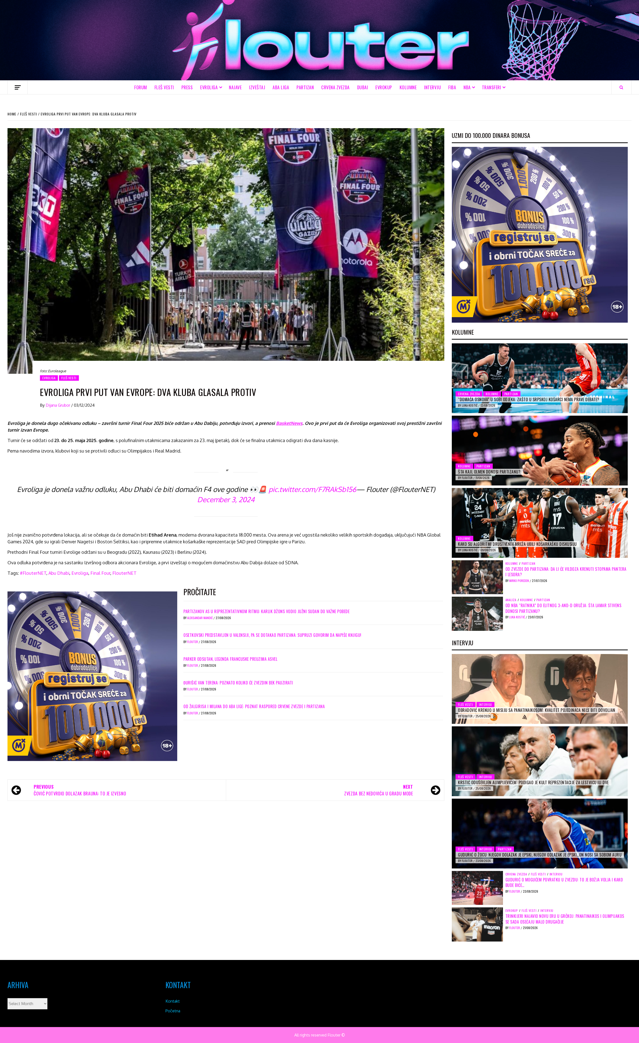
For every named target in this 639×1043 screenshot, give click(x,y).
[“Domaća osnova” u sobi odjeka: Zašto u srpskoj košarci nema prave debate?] (540, 378)
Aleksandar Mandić (200, 618)
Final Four (100, 573)
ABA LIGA (281, 87)
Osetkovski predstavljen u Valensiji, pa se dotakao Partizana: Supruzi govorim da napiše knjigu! (272, 635)
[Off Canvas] (17, 87)
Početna (172, 1010)
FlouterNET (124, 573)
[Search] (621, 87)
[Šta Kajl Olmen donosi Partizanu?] (540, 450)
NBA (467, 87)
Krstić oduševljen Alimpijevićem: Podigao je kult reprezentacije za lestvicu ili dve (533, 782)
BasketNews (289, 423)
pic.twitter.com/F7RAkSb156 (312, 489)
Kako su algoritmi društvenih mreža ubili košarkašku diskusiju (517, 544)
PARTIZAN (305, 87)
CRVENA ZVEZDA (335, 87)
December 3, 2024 (226, 499)
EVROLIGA (209, 87)
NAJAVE (235, 87)
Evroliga (79, 573)
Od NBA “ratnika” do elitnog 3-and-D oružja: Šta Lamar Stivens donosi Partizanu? (563, 608)
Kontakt (172, 1001)
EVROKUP (383, 87)
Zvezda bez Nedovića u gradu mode (378, 790)
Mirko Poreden (519, 580)
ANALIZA (511, 599)
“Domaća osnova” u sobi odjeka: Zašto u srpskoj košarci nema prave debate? (528, 399)
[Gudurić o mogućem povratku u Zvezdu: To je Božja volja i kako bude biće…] (477, 887)
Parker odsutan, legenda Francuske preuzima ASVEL (230, 659)
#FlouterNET (33, 573)
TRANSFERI (491, 87)
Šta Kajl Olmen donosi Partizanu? (489, 472)
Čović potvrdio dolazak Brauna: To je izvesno (80, 790)
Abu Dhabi (58, 573)
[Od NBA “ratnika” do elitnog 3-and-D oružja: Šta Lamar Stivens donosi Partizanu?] (477, 613)
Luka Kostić (470, 405)
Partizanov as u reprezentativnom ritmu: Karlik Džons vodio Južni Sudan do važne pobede (266, 611)
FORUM (140, 87)
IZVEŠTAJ (257, 87)
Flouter (193, 642)
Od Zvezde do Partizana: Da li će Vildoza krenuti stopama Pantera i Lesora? (566, 571)
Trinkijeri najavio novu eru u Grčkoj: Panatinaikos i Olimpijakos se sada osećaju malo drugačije (564, 919)
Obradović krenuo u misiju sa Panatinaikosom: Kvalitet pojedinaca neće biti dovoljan (536, 710)
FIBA (452, 87)
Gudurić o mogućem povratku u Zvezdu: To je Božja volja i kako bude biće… (564, 882)
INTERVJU (432, 87)
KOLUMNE (408, 87)
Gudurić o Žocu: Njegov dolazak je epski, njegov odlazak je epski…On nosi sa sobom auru (540, 855)
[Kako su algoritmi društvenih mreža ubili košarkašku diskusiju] (540, 523)
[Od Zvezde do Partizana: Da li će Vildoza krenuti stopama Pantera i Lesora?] (477, 576)
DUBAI (362, 87)
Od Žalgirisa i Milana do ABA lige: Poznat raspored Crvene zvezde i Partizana (254, 706)
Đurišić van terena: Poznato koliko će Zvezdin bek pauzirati (238, 683)
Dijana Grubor (58, 405)
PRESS (187, 87)
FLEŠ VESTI (164, 87)
